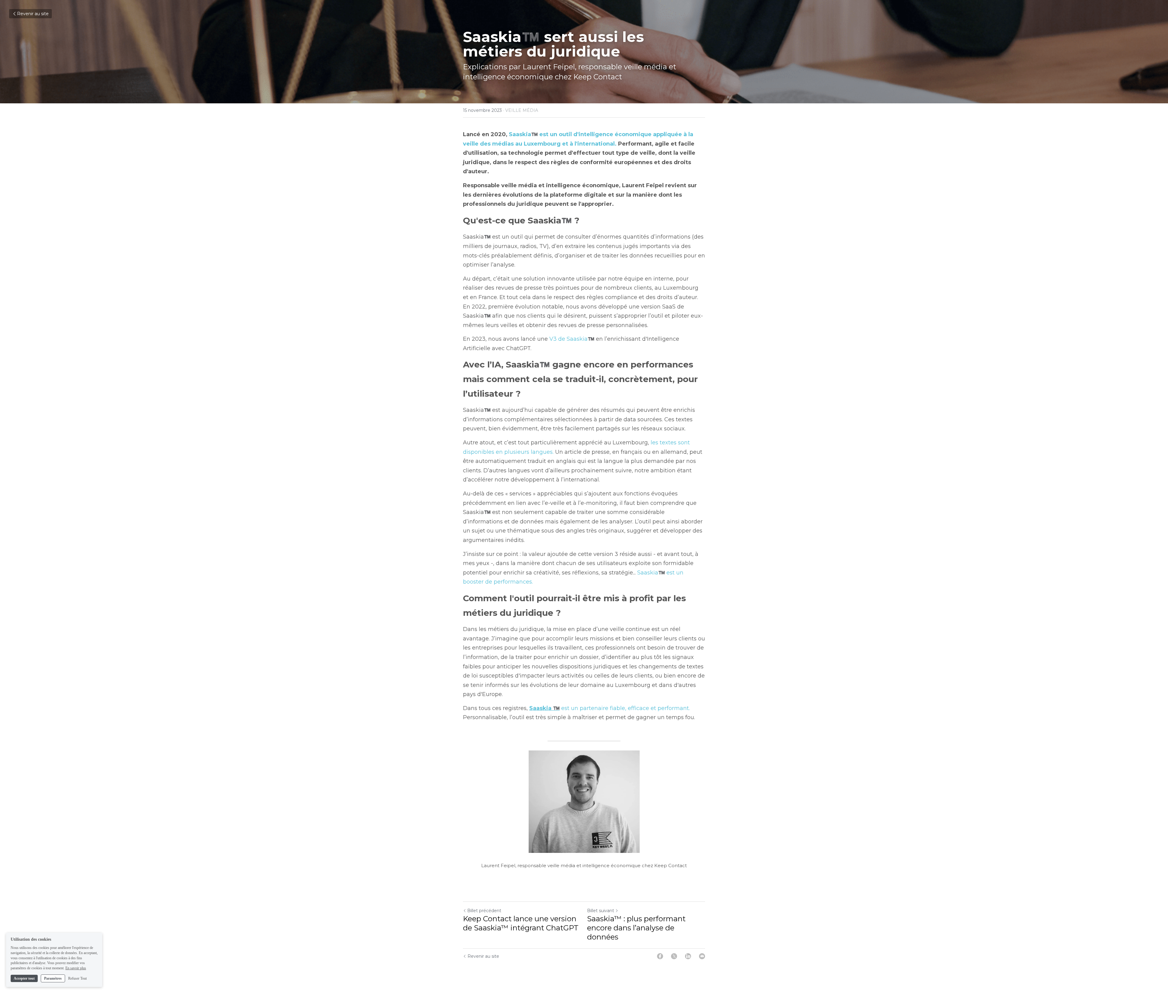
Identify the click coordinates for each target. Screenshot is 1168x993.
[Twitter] (674, 956)
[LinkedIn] (688, 956)
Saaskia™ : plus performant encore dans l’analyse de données (636, 927)
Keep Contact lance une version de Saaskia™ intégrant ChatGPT (521, 923)
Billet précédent (484, 910)
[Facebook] (660, 956)
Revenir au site (33, 13)
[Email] (702, 956)
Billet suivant (600, 910)
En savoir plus (75, 968)
